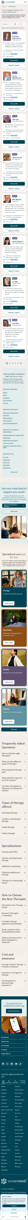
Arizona (3, 1096)
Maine (3, 1156)
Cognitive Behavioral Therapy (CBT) (13, 435)
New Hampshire (19, 1100)
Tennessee (18, 1140)
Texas (16, 1143)
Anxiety (5, 392)
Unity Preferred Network (10, 423)
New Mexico (18, 1106)
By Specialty (15, 1081)
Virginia (17, 1150)
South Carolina (19, 1133)
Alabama (4, 1090)
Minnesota (4, 1163)
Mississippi (4, 1170)
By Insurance (9, 1081)
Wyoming (17, 1166)
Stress (5, 395)
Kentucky (4, 1143)
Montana (17, 1086)
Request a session (14, 65)
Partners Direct (7, 421)
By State (3, 1081)
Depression (6, 398)
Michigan (4, 1160)
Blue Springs (6, 468)
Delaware (4, 1113)
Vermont (17, 1153)
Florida (3, 1116)
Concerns (5, 24)
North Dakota (19, 1093)
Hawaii (3, 1123)
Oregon (17, 1123)
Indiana (3, 1136)
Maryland (4, 1153)
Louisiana (4, 1146)
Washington (18, 1156)
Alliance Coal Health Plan (10, 413)
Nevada (17, 1110)
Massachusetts (5, 1150)
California (4, 1100)
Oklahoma (18, 1120)
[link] (14, 49)
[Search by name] (24, 24)
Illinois (3, 1133)
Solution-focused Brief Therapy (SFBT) (12, 446)
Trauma (5, 403)
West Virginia (19, 1163)
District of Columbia (7, 1110)
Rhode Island (19, 1130)
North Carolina (19, 1090)
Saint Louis (6, 462)
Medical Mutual (7, 418)
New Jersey (18, 1103)
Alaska (3, 1086)
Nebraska (18, 1096)
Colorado (4, 1103)
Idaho (3, 1130)
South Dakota (19, 1136)
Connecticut (4, 1106)
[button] (14, 506)
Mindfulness (6, 438)
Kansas (3, 1140)
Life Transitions (7, 400)
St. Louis (5, 457)
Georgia (3, 1120)
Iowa (2, 1126)
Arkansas (4, 1093)
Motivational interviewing (10, 440)
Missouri (3, 1166)
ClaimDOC (6, 415)
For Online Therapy (23, 1081)
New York (17, 1113)
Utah (16, 1146)
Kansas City (6, 460)
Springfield (6, 465)
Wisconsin (18, 1160)
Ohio (16, 1116)
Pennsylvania (18, 1126)
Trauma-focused (8, 443)
